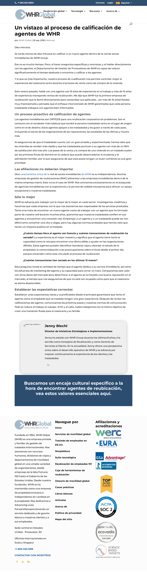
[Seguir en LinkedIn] (22, 561)
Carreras (100, 3)
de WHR (86, 174)
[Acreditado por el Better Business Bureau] (105, 469)
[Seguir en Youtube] (28, 561)
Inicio (58, 427)
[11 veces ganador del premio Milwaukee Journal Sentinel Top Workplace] (106, 494)
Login (110, 3)
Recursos (95, 11)
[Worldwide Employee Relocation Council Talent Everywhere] (108, 438)
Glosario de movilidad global (72, 481)
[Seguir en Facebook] (17, 561)
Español (125, 3)
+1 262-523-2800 (25, 2)
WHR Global (25, 40)
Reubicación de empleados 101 (73, 464)
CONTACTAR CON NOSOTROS (33, 555)
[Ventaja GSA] (110, 459)
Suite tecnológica (65, 457)
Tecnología (77, 11)
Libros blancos (64, 493)
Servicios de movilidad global (73, 434)
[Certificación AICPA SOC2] (106, 517)
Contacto (48, 17)
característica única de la (34, 174)
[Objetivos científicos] (107, 557)
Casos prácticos (64, 487)
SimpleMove (62, 451)
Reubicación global (53, 11)
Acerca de (111, 11)
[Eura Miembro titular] (106, 447)
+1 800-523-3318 (24, 549)
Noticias (50, 40)
